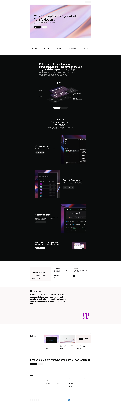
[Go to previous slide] (87, 333)
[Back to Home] (33, 375)
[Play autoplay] (90, 333)
